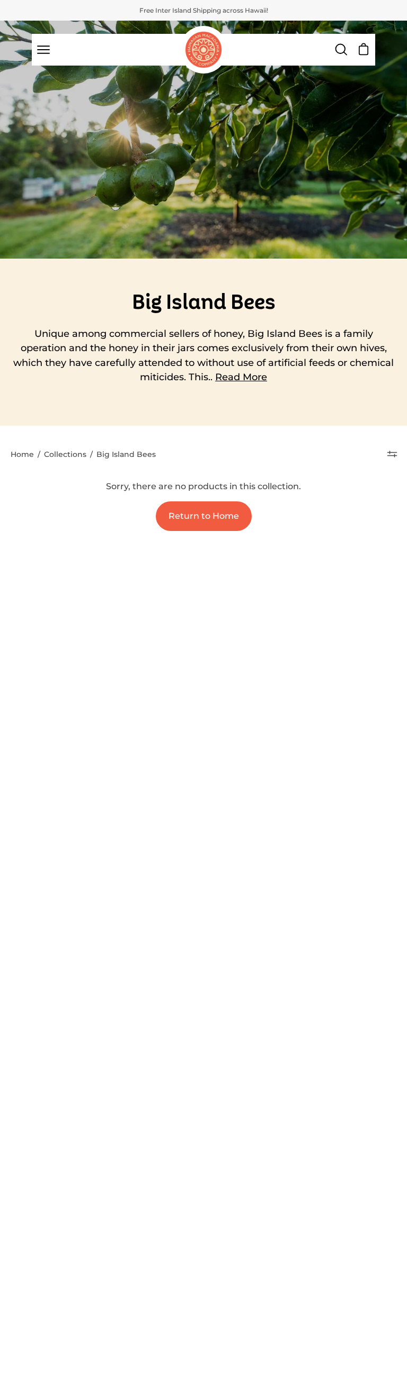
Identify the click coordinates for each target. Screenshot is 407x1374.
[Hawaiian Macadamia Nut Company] (203, 49)
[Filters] (392, 454)
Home (22, 454)
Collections (65, 454)
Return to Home (204, 516)
